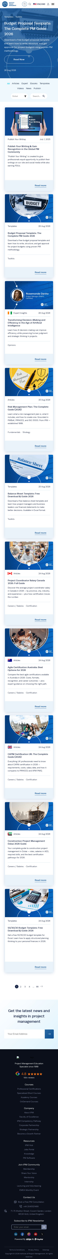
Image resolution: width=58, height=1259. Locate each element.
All (8, 83)
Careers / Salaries (16, 606)
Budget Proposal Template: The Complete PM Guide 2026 (27, 28)
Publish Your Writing (17, 139)
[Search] (29, 4)
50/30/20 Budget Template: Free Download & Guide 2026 (25, 929)
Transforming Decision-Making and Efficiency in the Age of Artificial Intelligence (26, 323)
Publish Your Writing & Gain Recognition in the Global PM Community (23, 149)
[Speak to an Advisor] (24, 4)
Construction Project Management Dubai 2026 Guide (26, 842)
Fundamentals (14, 432)
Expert (25, 83)
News (28, 88)
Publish (37, 88)
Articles (15, 83)
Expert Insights (20, 313)
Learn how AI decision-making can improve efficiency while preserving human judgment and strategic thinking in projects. (27, 333)
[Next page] (41, 986)
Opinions (12, 345)
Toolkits (18, 17)
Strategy (26, 432)
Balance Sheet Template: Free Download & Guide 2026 (24, 495)
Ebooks (33, 83)
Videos (20, 88)
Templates (8, 17)
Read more (40, 185)
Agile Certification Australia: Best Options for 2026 (25, 668)
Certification (31, 606)
